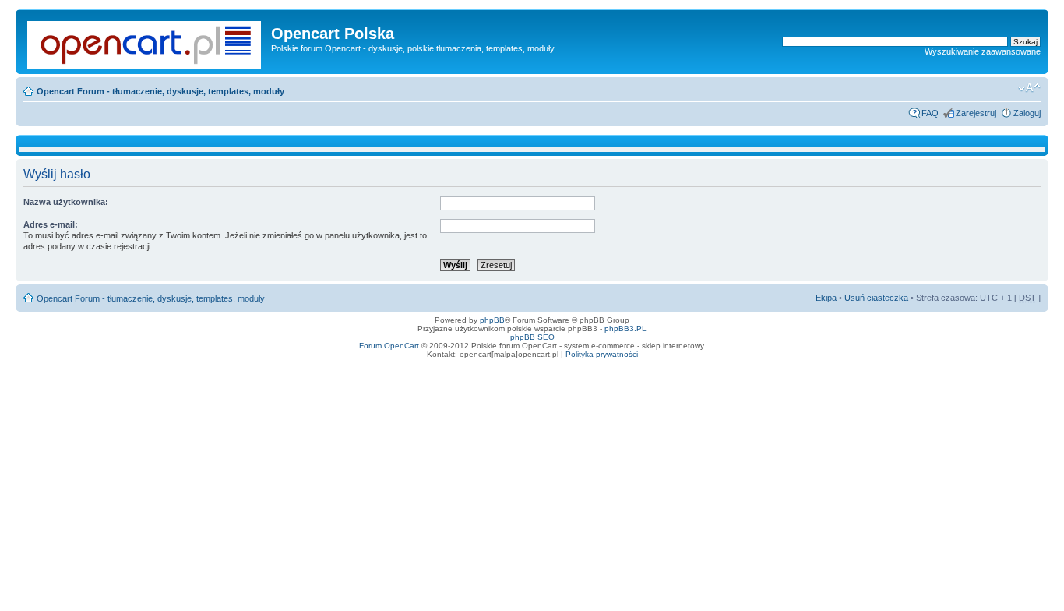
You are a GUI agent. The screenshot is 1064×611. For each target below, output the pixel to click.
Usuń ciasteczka (876, 297)
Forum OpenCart (389, 345)
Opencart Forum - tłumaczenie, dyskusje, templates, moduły (160, 91)
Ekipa (826, 297)
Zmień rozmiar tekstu (1029, 88)
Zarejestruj (976, 113)
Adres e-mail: (50, 224)
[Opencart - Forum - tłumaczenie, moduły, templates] (145, 41)
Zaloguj (1027, 113)
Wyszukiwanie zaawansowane (983, 51)
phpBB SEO (532, 337)
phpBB (492, 320)
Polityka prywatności (601, 354)
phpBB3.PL (625, 328)
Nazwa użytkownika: (65, 202)
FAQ (930, 113)
